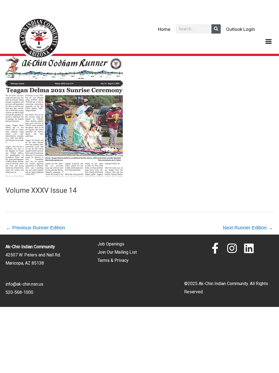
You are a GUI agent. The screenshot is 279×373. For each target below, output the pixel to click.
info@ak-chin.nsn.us (24, 284)
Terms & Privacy (113, 260)
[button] (268, 41)
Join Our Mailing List (117, 252)
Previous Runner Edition (35, 227)
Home (164, 29)
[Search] (216, 29)
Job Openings (111, 244)
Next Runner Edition (248, 227)
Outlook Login (240, 29)
